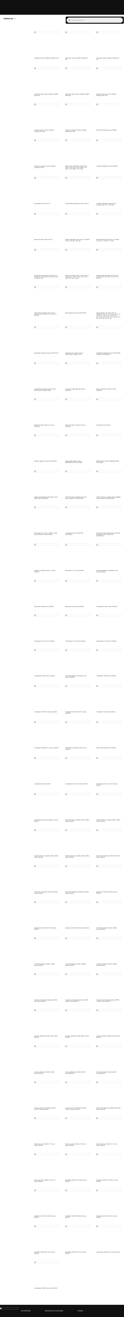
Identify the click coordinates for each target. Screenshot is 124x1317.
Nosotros (63, 3)
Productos (52, 3)
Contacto (86, 11)
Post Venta (76, 3)
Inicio (41, 3)
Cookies (80, 1310)
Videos (87, 3)
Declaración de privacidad (54, 1310)
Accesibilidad (26, 1310)
